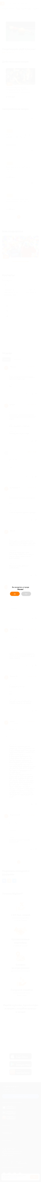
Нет (26, 594)
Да (15, 594)
